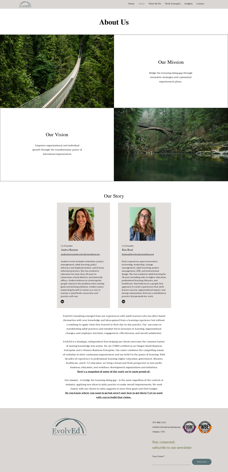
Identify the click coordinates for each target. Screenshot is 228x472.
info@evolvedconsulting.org (166, 427)
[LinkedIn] (62, 301)
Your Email (157, 456)
